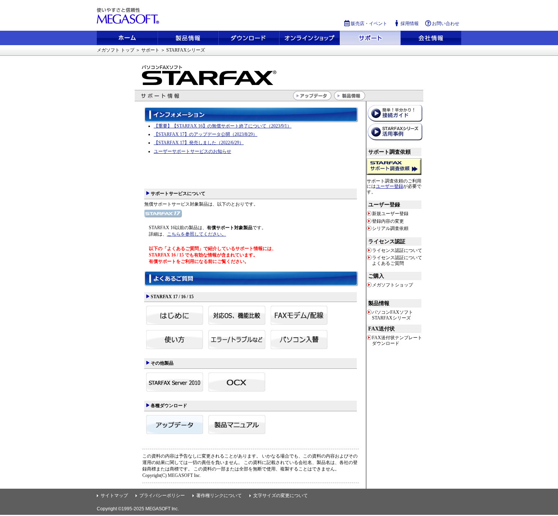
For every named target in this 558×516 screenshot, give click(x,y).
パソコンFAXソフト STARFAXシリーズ (392, 315)
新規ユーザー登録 (390, 213)
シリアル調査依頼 (390, 228)
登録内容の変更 (388, 221)
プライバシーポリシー (162, 495)
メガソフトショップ (309, 38)
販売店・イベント (369, 23)
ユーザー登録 (389, 186)
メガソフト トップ (115, 50)
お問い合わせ (445, 23)
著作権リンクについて (219, 495)
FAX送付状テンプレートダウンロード (397, 340)
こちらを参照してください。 (196, 234)
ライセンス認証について (397, 250)
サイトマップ (114, 495)
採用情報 (409, 23)
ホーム (127, 38)
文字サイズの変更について (280, 495)
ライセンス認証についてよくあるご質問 (397, 260)
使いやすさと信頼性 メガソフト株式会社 (129, 16)
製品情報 (188, 38)
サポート (370, 38)
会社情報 (430, 38)
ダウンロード (248, 38)
